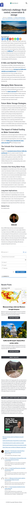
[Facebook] (2, 39)
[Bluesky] (18, 39)
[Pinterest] (10, 39)
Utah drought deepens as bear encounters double (14, 445)
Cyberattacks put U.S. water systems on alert (13, 443)
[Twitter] (5, 39)
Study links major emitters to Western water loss (14, 447)
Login (25, 252)
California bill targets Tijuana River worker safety (14, 440)
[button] (1, 5)
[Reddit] (13, 39)
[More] (20, 39)
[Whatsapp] (15, 39)
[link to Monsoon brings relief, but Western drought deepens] (14, 295)
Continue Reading (14, 317)
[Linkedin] (8, 39)
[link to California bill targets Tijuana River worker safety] (14, 329)
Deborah (10, 17)
